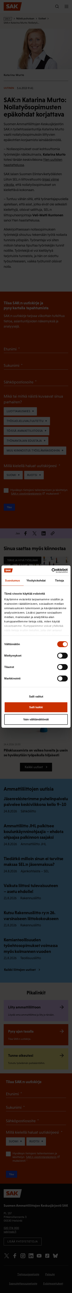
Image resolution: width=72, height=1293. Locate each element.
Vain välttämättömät (36, 719)
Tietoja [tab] (59, 580)
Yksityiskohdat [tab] (36, 580)
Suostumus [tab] (12, 580)
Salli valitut (36, 696)
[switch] (62, 656)
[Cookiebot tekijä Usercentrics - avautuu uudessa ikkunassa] (52, 570)
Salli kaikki (36, 707)
